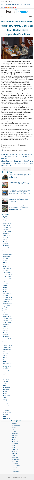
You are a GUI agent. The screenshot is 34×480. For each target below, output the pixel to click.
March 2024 (6, 246)
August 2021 (6, 306)
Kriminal (5, 391)
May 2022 (5, 287)
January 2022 (6, 295)
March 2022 (6, 291)
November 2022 (7, 275)
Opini (4, 402)
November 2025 (7, 229)
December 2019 (7, 343)
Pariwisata (5, 404)
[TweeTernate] (17, 11)
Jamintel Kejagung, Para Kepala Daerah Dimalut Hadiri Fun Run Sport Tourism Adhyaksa (17, 156)
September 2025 (7, 233)
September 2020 (7, 324)
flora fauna (6, 379)
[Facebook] (1, 7)
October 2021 (7, 301)
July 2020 (5, 328)
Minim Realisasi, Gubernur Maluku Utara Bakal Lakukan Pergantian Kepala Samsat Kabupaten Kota (17, 163)
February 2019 (7, 363)
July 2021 (5, 308)
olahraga (5, 400)
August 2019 (6, 351)
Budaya (5, 373)
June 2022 (5, 285)
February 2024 (7, 248)
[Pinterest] (14, 7)
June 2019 (5, 355)
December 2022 (7, 272)
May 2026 (5, 217)
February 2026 (7, 223)
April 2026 (5, 219)
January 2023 (6, 270)
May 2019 (5, 357)
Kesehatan (6, 389)
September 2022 (7, 279)
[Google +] (5, 7)
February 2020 (7, 339)
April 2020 (5, 334)
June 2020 (5, 330)
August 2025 (6, 235)
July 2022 (5, 283)
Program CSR (6, 418)
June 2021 (5, 310)
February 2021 (7, 316)
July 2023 (5, 258)
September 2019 (7, 349)
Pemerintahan (23, 150)
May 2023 (5, 262)
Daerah (5, 377)
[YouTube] (16, 7)
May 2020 (5, 332)
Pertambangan (7, 412)
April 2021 (5, 314)
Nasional (5, 397)
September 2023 (7, 254)
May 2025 (5, 241)
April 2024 (5, 244)
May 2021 (5, 312)
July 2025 (5, 237)
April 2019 (5, 359)
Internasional (6, 387)
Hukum (5, 383)
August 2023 (6, 256)
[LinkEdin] (12, 7)
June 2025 (5, 239)
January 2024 (6, 250)
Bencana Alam (6, 371)
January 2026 (6, 225)
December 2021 (7, 297)
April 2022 (5, 289)
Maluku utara (12, 150)
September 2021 (7, 303)
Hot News (5, 381)
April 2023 (5, 264)
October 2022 (7, 277)
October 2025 (7, 231)
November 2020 (7, 320)
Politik (4, 416)
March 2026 (6, 221)
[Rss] (7, 7)
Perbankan (6, 410)
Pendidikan (6, 408)
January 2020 (6, 341)
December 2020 (7, 318)
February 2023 (7, 268)
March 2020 (6, 337)
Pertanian (5, 414)
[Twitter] (3, 7)
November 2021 (7, 299)
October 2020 (7, 322)
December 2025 (7, 227)
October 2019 (7, 347)
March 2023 (6, 266)
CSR (5, 150)
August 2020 (6, 326)
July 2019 (5, 353)
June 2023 (5, 260)
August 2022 (6, 281)
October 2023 (7, 252)
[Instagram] (9, 7)
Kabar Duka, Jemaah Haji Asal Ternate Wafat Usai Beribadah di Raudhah (16, 3)
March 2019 (6, 361)
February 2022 (7, 293)
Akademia (5, 368)
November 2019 (7, 345)
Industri (5, 385)
